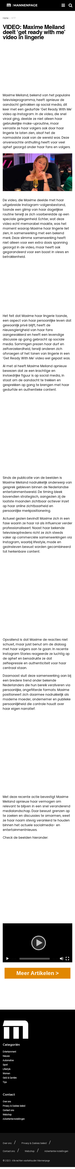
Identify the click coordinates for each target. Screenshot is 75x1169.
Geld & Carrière (10, 1078)
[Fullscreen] (67, 958)
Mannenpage (43, 1160)
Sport (5, 1064)
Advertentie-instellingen (14, 1119)
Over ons (7, 1101)
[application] (37, 942)
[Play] (37, 942)
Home (5, 18)
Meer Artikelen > (37, 973)
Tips (5, 1082)
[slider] (34, 959)
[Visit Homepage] (22, 5)
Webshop (7, 1114)
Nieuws (6, 1056)
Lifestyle (6, 1069)
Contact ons (8, 1110)
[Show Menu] (63, 5)
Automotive (8, 1060)
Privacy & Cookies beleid (14, 1106)
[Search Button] (70, 5)
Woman (6, 1073)
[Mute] (61, 958)
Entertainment (9, 1051)
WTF (13, 18)
